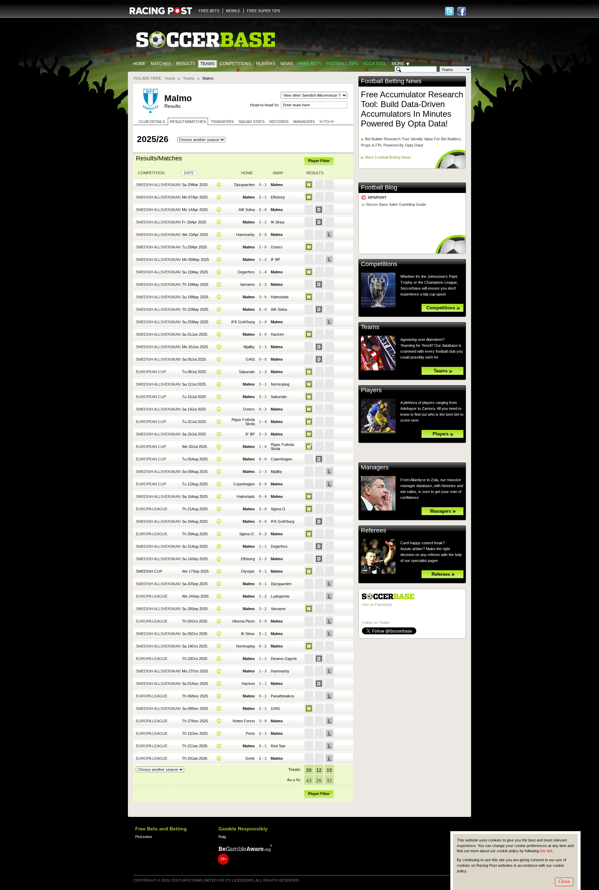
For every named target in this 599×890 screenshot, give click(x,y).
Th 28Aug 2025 (195, 534)
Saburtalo (247, 372)
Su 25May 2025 (195, 322)
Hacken (277, 334)
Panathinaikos (282, 696)
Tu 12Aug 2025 (195, 484)
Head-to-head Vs (264, 105)
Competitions (235, 63)
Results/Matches (188, 122)
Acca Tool (375, 63)
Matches (161, 63)
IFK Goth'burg (243, 322)
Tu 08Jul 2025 (194, 372)
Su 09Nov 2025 (195, 708)
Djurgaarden (244, 185)
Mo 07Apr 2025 (195, 197)
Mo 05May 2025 (195, 259)
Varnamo (247, 284)
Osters (277, 247)
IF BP (275, 259)
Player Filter (319, 161)
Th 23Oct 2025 (194, 659)
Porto (250, 733)
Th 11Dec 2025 (195, 733)
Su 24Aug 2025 (195, 521)
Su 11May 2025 (195, 272)
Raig (222, 837)
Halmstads (280, 297)
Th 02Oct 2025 (194, 621)
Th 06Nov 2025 (195, 696)
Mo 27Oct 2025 (195, 671)
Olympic (248, 571)
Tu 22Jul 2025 (194, 422)
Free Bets (309, 63)
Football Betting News (391, 81)
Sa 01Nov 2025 (195, 683)
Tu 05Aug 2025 (195, 459)
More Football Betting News (388, 157)
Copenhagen (281, 459)
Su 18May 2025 (195, 297)
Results (185, 63)
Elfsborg (278, 197)
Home (139, 63)
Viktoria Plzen (243, 621)
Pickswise (143, 837)
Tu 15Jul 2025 (194, 397)
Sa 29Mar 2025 (195, 185)
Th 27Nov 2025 (195, 721)
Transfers (222, 122)
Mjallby (249, 347)
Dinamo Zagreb (284, 659)
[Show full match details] (219, 184)
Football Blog (379, 187)
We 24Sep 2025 (195, 596)
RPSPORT (377, 197)
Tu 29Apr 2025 (194, 247)
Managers (304, 122)
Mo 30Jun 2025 (195, 347)
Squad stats (251, 122)
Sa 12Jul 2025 (194, 384)
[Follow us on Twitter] (449, 11)
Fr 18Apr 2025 (194, 222)
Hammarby (245, 234)
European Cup (151, 372)
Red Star (278, 746)
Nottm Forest (244, 721)
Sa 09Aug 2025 (195, 471)
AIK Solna (246, 210)
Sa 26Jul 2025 (194, 434)
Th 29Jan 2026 (194, 758)
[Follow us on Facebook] (461, 11)
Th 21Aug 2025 (195, 509)
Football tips (342, 63)
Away (278, 173)
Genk (250, 758)
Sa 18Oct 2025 (194, 646)
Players (265, 63)
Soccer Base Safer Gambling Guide (396, 204)
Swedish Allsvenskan (158, 185)
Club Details (152, 122)
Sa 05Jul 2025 (194, 359)
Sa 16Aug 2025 (195, 496)
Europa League (151, 509)
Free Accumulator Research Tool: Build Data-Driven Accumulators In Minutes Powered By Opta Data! (412, 109)
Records (278, 122)
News (286, 63)
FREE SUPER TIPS (263, 11)
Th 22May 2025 (195, 309)
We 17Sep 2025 (195, 571)
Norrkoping (280, 384)
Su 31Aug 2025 (195, 546)
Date (189, 173)
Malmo (277, 185)
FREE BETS (209, 11)
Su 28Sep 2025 (195, 609)
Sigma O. (278, 509)
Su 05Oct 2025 (194, 634)
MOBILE (233, 11)
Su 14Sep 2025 (195, 559)
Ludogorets (280, 596)
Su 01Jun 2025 (194, 334)
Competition (151, 173)
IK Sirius (278, 222)
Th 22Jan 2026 (194, 746)
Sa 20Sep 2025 (195, 584)
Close (564, 881)
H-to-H (326, 122)
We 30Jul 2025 (194, 446)
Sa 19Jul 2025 (194, 409)
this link (546, 851)
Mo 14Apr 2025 (195, 210)
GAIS (250, 359)
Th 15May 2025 (195, 284)
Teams (207, 63)
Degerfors (246, 272)
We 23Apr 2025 (195, 234)
